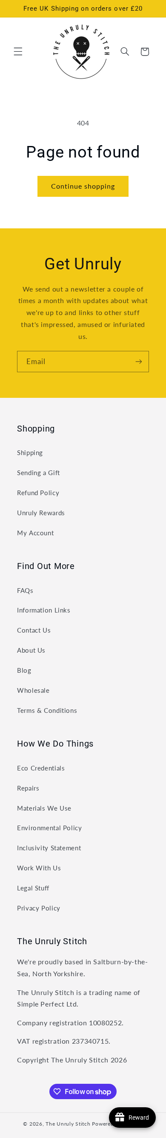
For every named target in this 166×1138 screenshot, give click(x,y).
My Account (35, 533)
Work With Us (39, 868)
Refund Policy (38, 492)
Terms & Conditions (47, 710)
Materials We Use (44, 808)
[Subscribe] (139, 361)
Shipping (30, 452)
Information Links (44, 610)
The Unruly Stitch (68, 1123)
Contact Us (34, 630)
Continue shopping (83, 186)
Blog (24, 670)
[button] (18, 51)
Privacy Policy (38, 908)
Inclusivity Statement (49, 848)
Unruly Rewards (41, 512)
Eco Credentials (41, 768)
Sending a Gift (38, 472)
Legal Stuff (33, 888)
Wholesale (33, 690)
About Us (31, 650)
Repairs (28, 788)
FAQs (25, 590)
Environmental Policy (49, 828)
